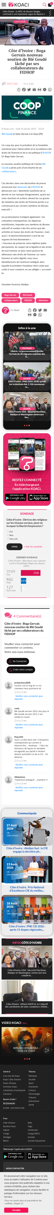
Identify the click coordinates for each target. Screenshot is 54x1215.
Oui (11, 531)
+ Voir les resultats (33, 546)
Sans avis (14, 539)
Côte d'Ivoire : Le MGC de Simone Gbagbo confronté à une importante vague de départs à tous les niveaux (24, 14)
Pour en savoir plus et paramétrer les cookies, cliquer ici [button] (23, 1202)
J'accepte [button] (16, 1210)
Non (11, 535)
